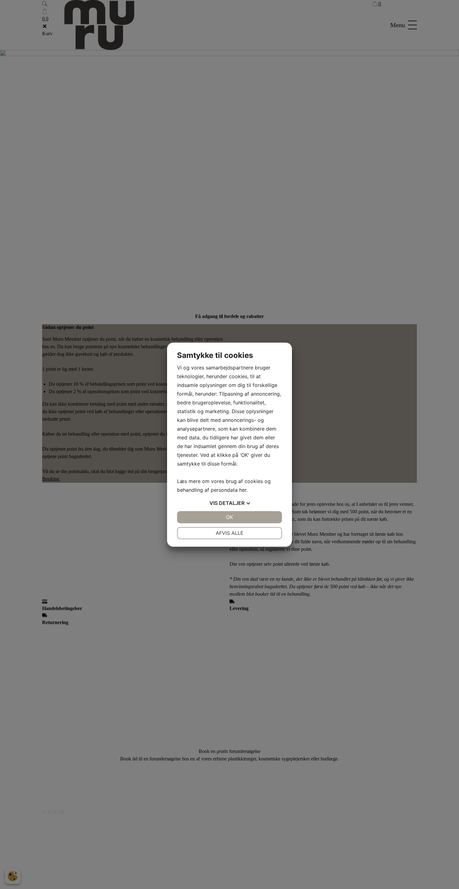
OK (229, 517)
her (242, 490)
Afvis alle (230, 533)
